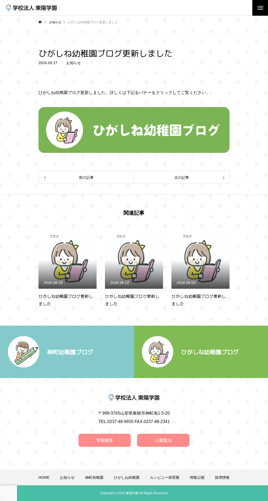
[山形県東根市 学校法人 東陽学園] (31, 8)
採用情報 (222, 477)
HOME (43, 477)
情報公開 (197, 477)
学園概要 (104, 440)
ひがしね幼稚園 (126, 477)
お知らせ (73, 63)
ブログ (39, 236)
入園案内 (163, 440)
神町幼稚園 (94, 477)
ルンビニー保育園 (164, 477)
